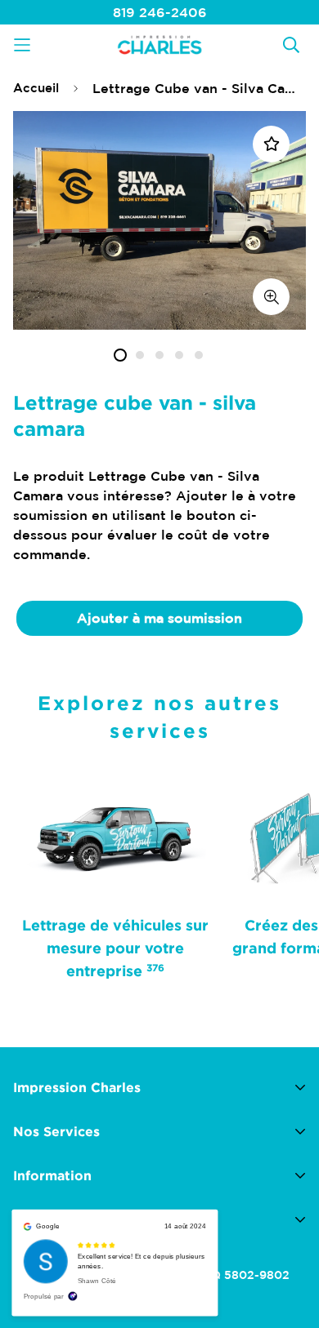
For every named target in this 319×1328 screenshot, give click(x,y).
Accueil (36, 88)
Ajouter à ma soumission (159, 618)
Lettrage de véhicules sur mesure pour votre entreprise (115, 948)
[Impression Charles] (159, 44)
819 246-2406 (160, 12)
